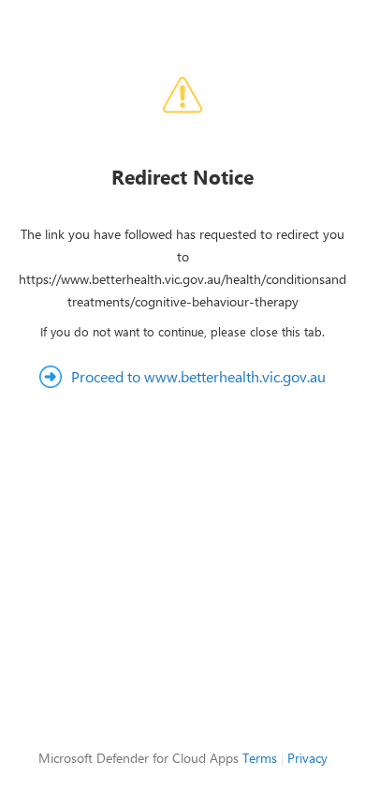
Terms (259, 758)
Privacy (307, 758)
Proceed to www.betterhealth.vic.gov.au (198, 376)
